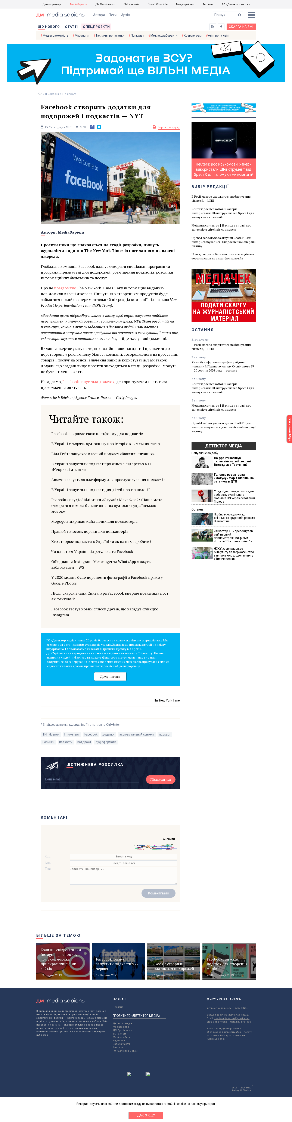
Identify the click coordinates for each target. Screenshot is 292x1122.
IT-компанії (52, 94)
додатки (108, 734)
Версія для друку (169, 127)
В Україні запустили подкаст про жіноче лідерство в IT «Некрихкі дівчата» (101, 466)
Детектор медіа (52, 4)
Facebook (90, 734)
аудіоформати (106, 742)
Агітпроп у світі (218, 35)
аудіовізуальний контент (136, 734)
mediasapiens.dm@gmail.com (231, 1018)
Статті (71, 27)
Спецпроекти (96, 27)
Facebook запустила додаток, (88, 381)
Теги (113, 15)
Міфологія (82, 35)
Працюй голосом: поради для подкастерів (89, 531)
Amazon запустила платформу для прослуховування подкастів (108, 479)
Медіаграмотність (55, 35)
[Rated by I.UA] (136, 1075)
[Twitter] (99, 127)
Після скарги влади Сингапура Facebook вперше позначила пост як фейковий (109, 596)
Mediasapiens (121, 1027)
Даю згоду (146, 1115)
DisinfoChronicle (158, 4)
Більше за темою (58, 935)
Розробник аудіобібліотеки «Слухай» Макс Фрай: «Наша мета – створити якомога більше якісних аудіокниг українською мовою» (108, 505)
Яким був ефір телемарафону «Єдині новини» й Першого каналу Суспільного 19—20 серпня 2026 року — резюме (223, 366)
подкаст (165, 734)
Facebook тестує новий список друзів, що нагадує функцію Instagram (104, 611)
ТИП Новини (51, 734)
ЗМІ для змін (131, 4)
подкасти (65, 742)
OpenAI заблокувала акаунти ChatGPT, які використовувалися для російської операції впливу (224, 242)
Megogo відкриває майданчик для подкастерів (94, 521)
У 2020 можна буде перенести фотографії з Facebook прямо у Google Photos (107, 580)
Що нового (49, 27)
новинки (48, 742)
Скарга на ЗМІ (241, 26)
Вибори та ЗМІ (121, 1044)
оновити (169, 839)
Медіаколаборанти (163, 35)
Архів (125, 15)
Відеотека (119, 1040)
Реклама (118, 1007)
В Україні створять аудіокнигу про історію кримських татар (105, 443)
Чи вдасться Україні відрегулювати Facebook (92, 551)
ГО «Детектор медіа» (236, 4)
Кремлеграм (193, 35)
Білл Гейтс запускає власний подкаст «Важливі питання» (103, 453)
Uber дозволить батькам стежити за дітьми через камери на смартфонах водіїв (223, 256)
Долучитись (110, 676)
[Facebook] (92, 127)
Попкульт (137, 35)
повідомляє (64, 287)
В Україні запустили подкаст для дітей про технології (100, 489)
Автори (99, 15)
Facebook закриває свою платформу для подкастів (97, 433)
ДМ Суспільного (105, 4)
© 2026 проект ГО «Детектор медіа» (227, 1015)
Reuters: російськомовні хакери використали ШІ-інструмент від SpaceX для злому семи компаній (223, 213)
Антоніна (207, 4)
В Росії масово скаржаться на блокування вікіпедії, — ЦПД (222, 198)
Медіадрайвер (185, 4)
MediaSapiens (78, 4)
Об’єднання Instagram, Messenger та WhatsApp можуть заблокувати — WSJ (100, 564)
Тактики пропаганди (110, 35)
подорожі (84, 742)
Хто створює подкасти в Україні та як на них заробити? (101, 541)
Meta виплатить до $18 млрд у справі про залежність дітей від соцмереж (221, 227)
